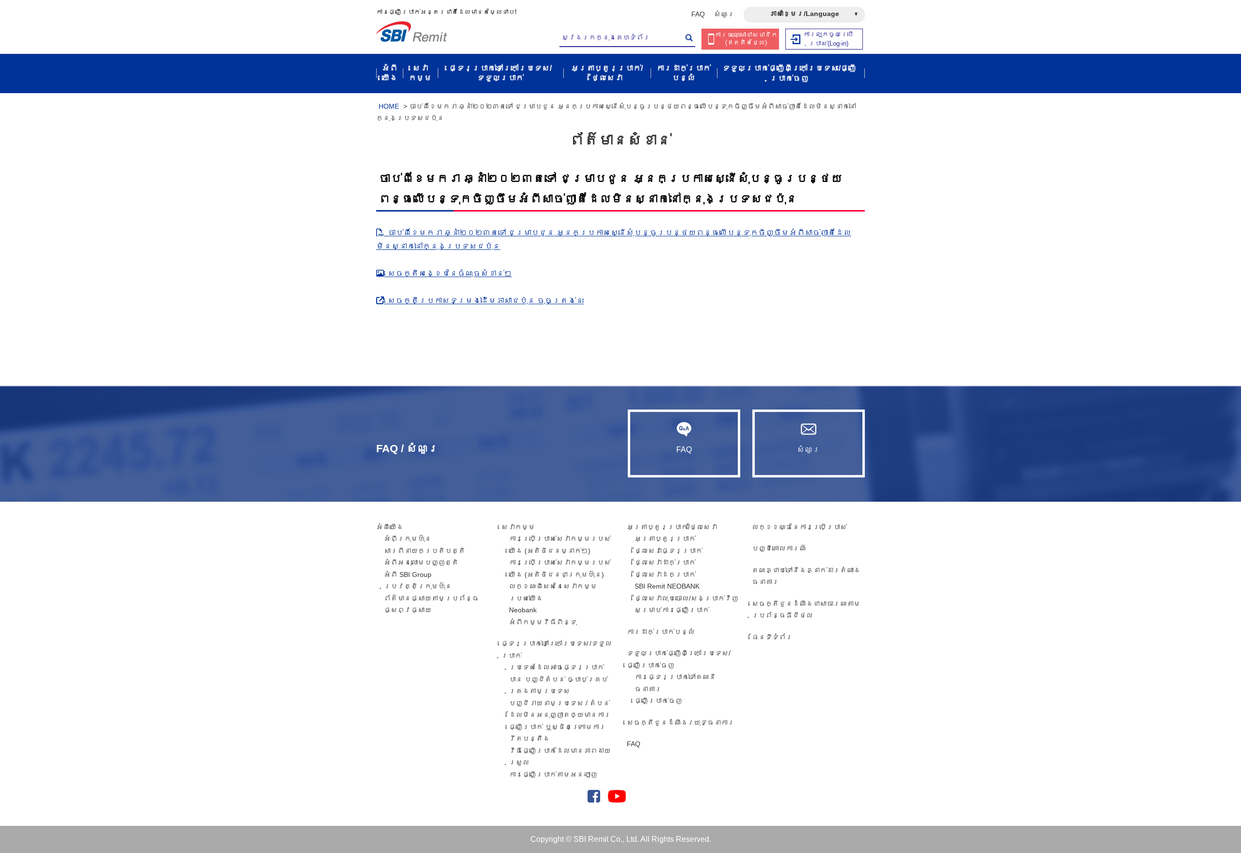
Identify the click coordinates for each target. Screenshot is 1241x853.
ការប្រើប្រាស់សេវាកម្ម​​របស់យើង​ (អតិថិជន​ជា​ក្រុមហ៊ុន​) (560, 568)
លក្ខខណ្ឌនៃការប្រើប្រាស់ (799, 527)
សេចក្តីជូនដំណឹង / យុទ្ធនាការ (680, 722)
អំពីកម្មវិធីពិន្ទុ (543, 622)
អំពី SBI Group (407, 574)
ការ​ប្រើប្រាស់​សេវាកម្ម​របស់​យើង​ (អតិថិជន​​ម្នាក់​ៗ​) (560, 545)
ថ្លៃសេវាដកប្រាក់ (665, 574)
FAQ (698, 14)
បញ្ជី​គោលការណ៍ (779, 548)
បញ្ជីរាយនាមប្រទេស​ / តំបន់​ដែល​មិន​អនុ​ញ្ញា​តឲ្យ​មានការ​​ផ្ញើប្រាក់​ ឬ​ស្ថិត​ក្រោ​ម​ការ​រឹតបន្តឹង (560, 721)
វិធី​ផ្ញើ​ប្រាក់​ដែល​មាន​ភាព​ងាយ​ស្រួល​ (560, 757)
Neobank (523, 610)
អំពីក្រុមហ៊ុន (407, 538)
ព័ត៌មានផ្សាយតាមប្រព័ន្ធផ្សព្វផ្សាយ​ (431, 604)
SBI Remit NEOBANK (667, 586)
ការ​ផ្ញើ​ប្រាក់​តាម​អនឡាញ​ (553, 774)
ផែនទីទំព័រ (772, 637)
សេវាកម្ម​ (518, 527)
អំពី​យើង (389, 527)
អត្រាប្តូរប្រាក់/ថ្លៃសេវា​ (672, 527)
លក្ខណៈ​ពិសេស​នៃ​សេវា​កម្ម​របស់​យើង (553, 592)
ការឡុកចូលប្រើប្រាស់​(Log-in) (828, 39)
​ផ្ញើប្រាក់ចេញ (658, 701)
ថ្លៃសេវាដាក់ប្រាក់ (665, 562)
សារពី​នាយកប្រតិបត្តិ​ (424, 551)
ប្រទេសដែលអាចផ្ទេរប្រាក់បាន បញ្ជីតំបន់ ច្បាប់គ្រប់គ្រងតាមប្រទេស (558, 679)
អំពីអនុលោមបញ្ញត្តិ (421, 562)
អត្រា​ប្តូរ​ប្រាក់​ (665, 538)
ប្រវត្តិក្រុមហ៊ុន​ (418, 586)
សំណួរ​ (724, 14)
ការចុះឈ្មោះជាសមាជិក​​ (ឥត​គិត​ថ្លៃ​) (746, 38)
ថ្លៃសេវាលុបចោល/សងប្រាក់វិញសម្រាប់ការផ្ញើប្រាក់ (686, 604)
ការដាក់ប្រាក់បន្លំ (661, 632)
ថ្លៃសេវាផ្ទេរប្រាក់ (668, 551)
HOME (389, 106)
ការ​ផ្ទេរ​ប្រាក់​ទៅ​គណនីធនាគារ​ (675, 683)
